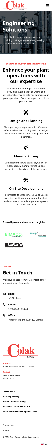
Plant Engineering (11, 396)
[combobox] (44, 444)
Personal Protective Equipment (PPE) (20, 411)
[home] (15, 5)
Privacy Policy (9, 425)
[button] (46, 5)
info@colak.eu (15, 298)
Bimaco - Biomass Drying (14, 401)
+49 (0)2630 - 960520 (18, 308)
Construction (9, 391)
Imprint (6, 430)
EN (46, 444)
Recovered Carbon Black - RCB (16, 406)
